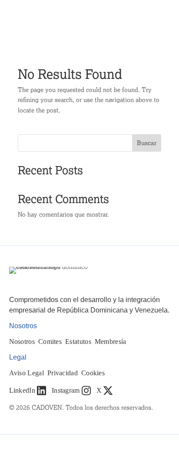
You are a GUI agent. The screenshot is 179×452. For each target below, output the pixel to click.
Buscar (146, 143)
